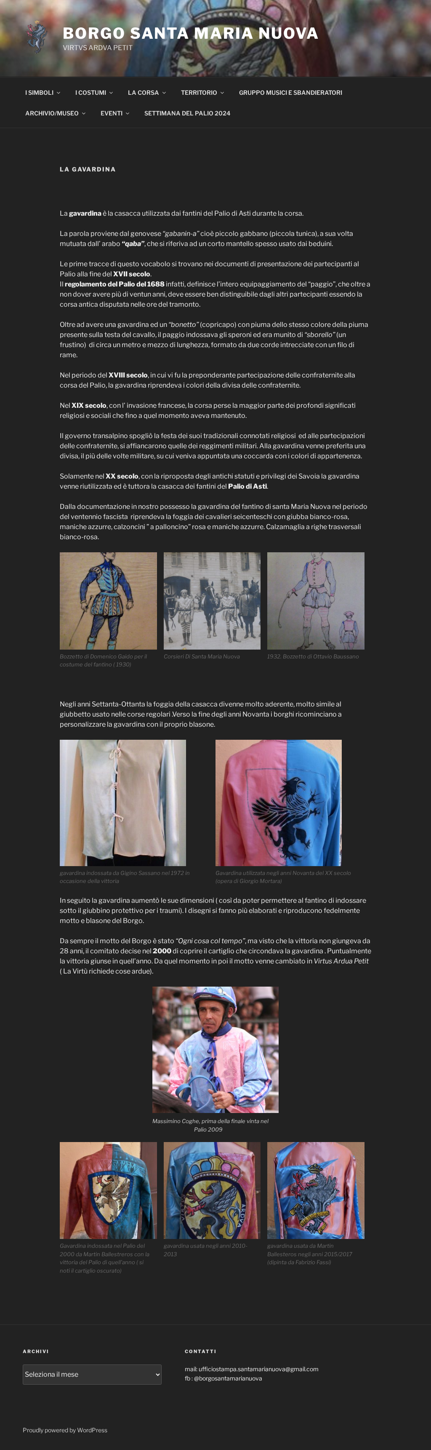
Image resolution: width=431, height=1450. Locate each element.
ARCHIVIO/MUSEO (52, 113)
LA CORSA (143, 92)
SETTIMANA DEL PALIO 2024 (187, 113)
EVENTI (111, 113)
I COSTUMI (90, 92)
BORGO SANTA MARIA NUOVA (191, 33)
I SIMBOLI (39, 92)
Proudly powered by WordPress (65, 1430)
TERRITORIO (199, 92)
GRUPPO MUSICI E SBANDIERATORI (290, 92)
